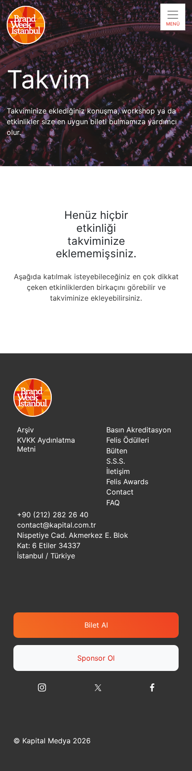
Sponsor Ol (96, 658)
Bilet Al (96, 624)
